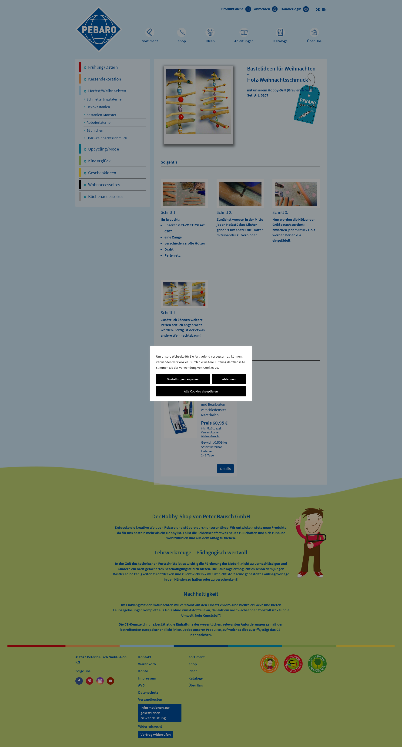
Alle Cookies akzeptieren (201, 391)
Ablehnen (229, 379)
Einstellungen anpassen (183, 379)
